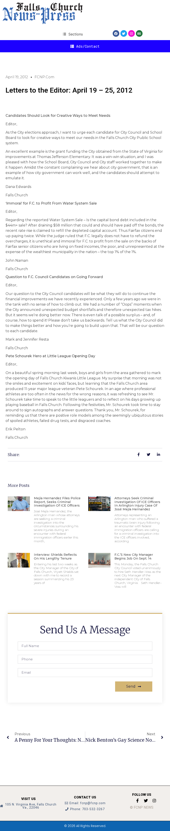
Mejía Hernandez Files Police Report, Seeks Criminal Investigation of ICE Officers (57, 502)
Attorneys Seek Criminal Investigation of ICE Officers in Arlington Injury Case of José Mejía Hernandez (137, 503)
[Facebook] (116, 33)
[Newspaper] (139, 33)
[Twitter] (123, 33)
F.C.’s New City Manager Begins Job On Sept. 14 (133, 556)
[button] (73, 34)
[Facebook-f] (137, 801)
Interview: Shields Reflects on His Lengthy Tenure (55, 556)
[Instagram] (131, 33)
